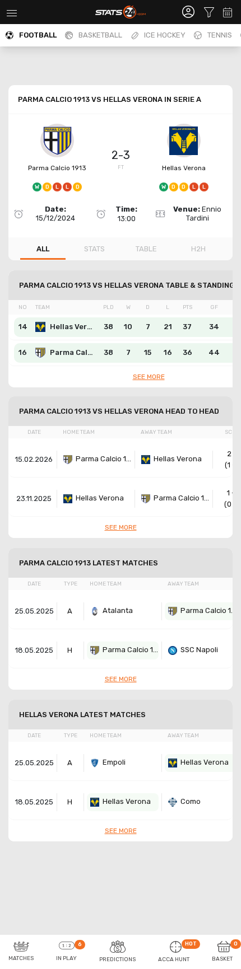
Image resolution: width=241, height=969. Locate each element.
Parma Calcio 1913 (57, 168)
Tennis (219, 35)
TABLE (146, 249)
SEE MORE (149, 377)
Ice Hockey (165, 35)
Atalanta (118, 610)
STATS (94, 249)
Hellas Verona (184, 168)
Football (38, 35)
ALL (42, 249)
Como (190, 801)
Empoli (114, 762)
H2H (198, 249)
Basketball (100, 35)
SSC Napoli (199, 649)
